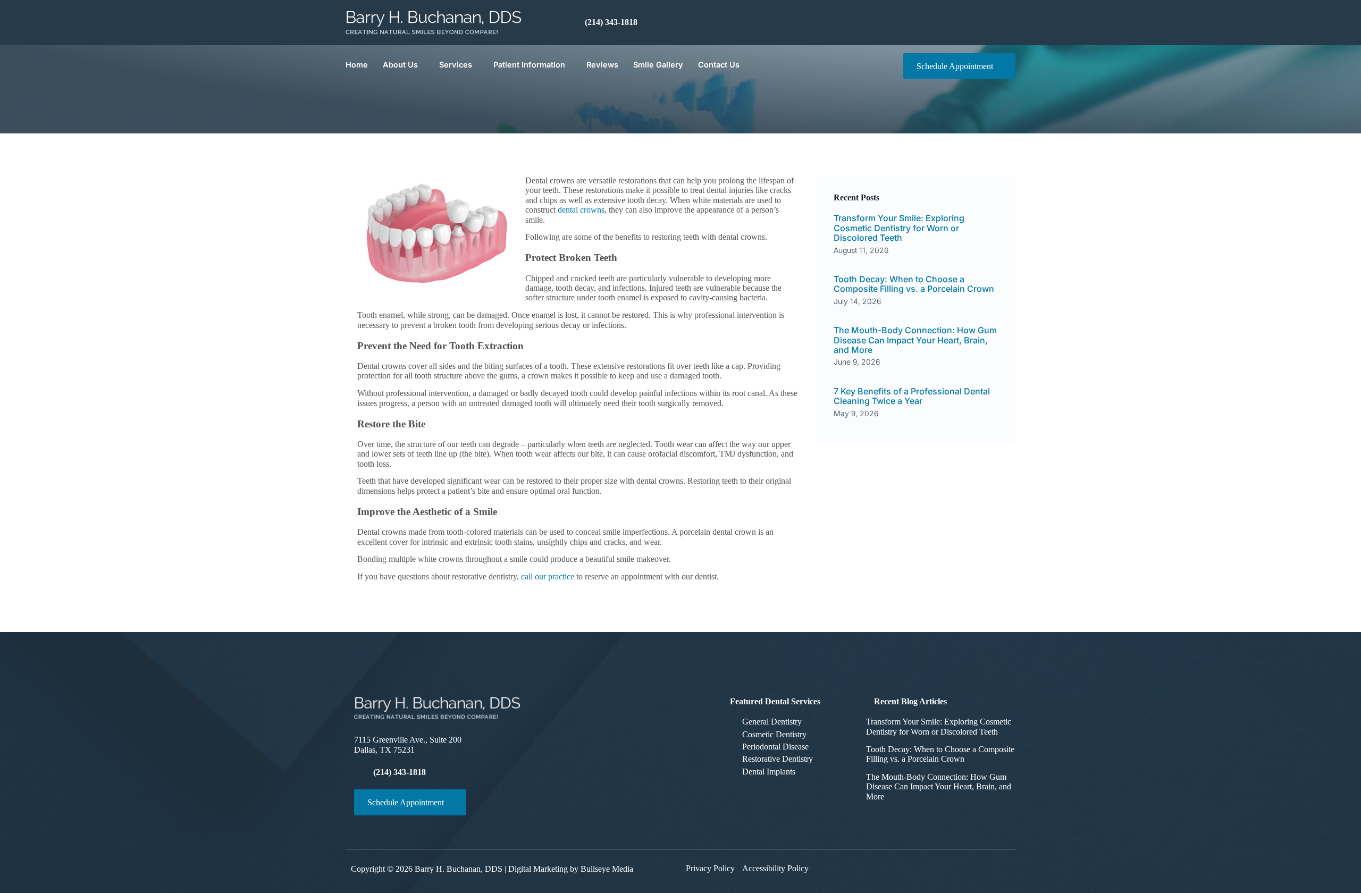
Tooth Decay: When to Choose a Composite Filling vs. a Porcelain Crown (914, 284)
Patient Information (529, 64)
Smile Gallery (658, 64)
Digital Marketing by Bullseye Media (570, 868)
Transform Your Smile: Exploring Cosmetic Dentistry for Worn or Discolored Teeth (899, 228)
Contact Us (719, 64)
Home (357, 64)
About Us (400, 64)
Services (455, 64)
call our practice (547, 576)
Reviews (602, 64)
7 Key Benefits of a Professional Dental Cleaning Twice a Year (912, 396)
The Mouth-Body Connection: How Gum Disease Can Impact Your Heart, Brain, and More (915, 340)
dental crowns (581, 209)
